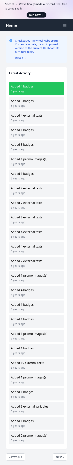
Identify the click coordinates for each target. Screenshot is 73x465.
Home (11, 25)
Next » (60, 457)
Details (21, 58)
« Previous (15, 457)
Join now (36, 15)
